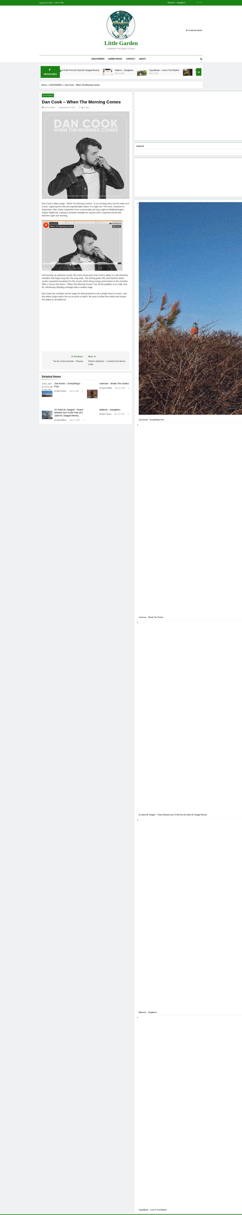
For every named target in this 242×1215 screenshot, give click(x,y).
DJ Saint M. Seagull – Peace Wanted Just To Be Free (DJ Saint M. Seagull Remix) (68, 412)
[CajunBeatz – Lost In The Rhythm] (97, 73)
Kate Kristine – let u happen (162, 70)
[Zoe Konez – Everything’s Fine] (183, 73)
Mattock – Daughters (79, 70)
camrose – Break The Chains (114, 383)
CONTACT (130, 59)
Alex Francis (61, 391)
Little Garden (121, 43)
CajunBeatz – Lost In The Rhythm (119, 70)
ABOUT (142, 59)
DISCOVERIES (98, 59)
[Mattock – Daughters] (62, 73)
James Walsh (49, 107)
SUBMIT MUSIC (115, 59)
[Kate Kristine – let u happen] (142, 73)
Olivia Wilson (61, 420)
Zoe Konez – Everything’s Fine (173, 3)
